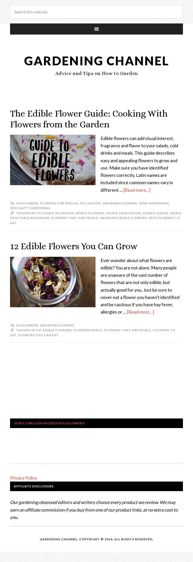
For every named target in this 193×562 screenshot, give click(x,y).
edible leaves (155, 213)
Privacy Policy (23, 478)
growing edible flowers (123, 218)
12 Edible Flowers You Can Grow (73, 246)
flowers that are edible (74, 218)
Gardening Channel (96, 60)
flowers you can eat (38, 335)
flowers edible (87, 330)
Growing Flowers (120, 203)
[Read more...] (137, 190)
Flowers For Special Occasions (70, 203)
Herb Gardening (154, 203)
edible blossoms (58, 213)
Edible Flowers (90, 213)
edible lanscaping (123, 213)
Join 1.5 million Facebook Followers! (49, 423)
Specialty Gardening (30, 208)
